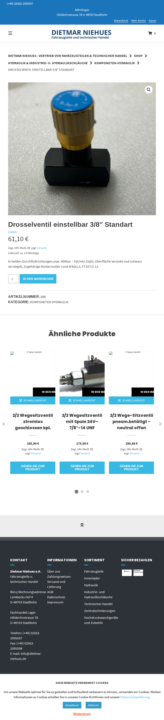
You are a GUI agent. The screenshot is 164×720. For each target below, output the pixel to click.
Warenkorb (121, 20)
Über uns (53, 571)
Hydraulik (91, 585)
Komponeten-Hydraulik (114, 63)
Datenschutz (56, 597)
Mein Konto (138, 20)
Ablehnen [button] (93, 705)
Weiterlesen (82, 714)
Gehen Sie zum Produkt (33, 467)
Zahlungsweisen (59, 576)
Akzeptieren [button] (72, 705)
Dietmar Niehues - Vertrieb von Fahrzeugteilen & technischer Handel (67, 55)
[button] (148, 90)
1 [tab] (76, 491)
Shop (138, 55)
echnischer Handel (99, 604)
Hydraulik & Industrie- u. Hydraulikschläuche (48, 63)
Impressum (55, 602)
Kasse (152, 20)
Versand (42, 247)
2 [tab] (82, 491)
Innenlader (92, 578)
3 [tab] (87, 491)
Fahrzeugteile (94, 571)
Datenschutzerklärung (135, 697)
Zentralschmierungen (99, 611)
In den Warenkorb (38, 279)
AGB (50, 592)
